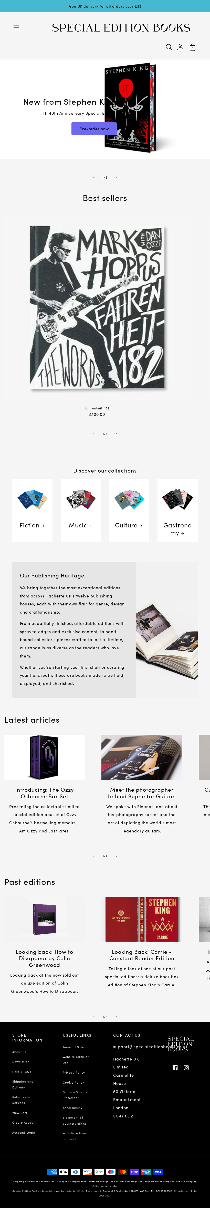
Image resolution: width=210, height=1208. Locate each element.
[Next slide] (116, 177)
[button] (16, 28)
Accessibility (72, 1108)
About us (19, 1052)
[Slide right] (116, 433)
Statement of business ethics (75, 1120)
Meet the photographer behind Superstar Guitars (141, 792)
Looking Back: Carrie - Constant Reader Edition (141, 954)
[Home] (121, 27)
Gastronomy (177, 528)
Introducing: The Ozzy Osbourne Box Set (44, 792)
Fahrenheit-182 (97, 408)
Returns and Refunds (22, 1100)
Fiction (29, 524)
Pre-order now (94, 128)
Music (78, 524)
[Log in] (180, 47)
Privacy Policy (74, 1072)
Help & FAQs (21, 1071)
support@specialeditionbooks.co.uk (150, 1046)
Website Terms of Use (76, 1059)
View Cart (19, 1113)
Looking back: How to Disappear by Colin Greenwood (44, 958)
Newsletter (20, 1061)
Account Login (23, 1132)
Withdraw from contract (75, 1136)
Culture (126, 524)
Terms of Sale (73, 1047)
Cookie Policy (73, 1082)
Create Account (24, 1122)
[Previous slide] (93, 177)
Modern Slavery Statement (75, 1095)
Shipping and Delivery (23, 1084)
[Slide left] (93, 433)
